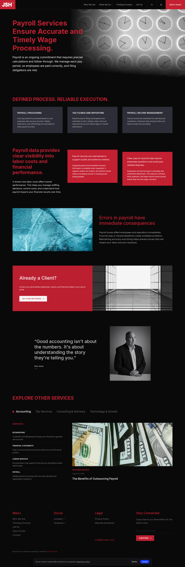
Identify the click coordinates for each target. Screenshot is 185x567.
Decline (134, 561)
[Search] (151, 4)
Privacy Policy (102, 519)
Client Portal (19, 531)
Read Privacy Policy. (83, 562)
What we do (105, 5)
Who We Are (89, 5)
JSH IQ (139, 5)
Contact (17, 535)
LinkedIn (58, 519)
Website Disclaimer (104, 523)
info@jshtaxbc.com (104, 540)
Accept (144, 561)
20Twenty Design (51, 551)
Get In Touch (175, 4)
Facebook (59, 523)
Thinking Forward (124, 5)
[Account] (161, 4)
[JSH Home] (7, 4)
